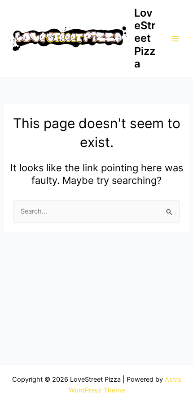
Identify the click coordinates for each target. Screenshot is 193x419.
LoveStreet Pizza (144, 38)
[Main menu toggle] (175, 39)
